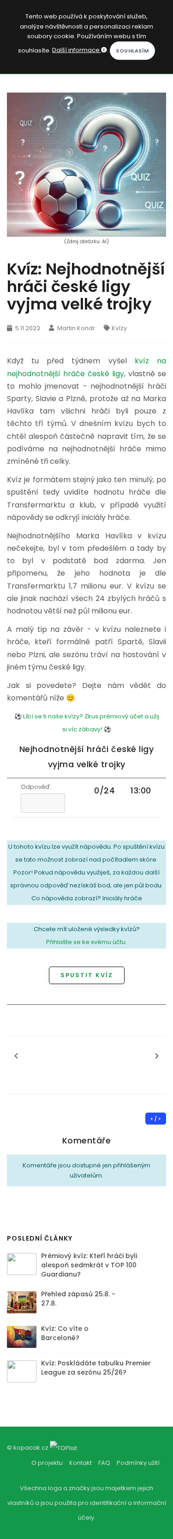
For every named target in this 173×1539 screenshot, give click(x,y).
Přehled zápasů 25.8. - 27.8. (78, 1298)
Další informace (76, 50)
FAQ (104, 1462)
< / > (155, 1118)
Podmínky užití (138, 1462)
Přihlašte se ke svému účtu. (86, 942)
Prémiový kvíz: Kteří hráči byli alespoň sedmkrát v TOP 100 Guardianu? (89, 1265)
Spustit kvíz (86, 975)
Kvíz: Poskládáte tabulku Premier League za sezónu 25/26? (96, 1367)
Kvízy (119, 328)
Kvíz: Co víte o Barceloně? (65, 1333)
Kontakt (80, 1462)
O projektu (47, 1462)
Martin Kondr (75, 328)
